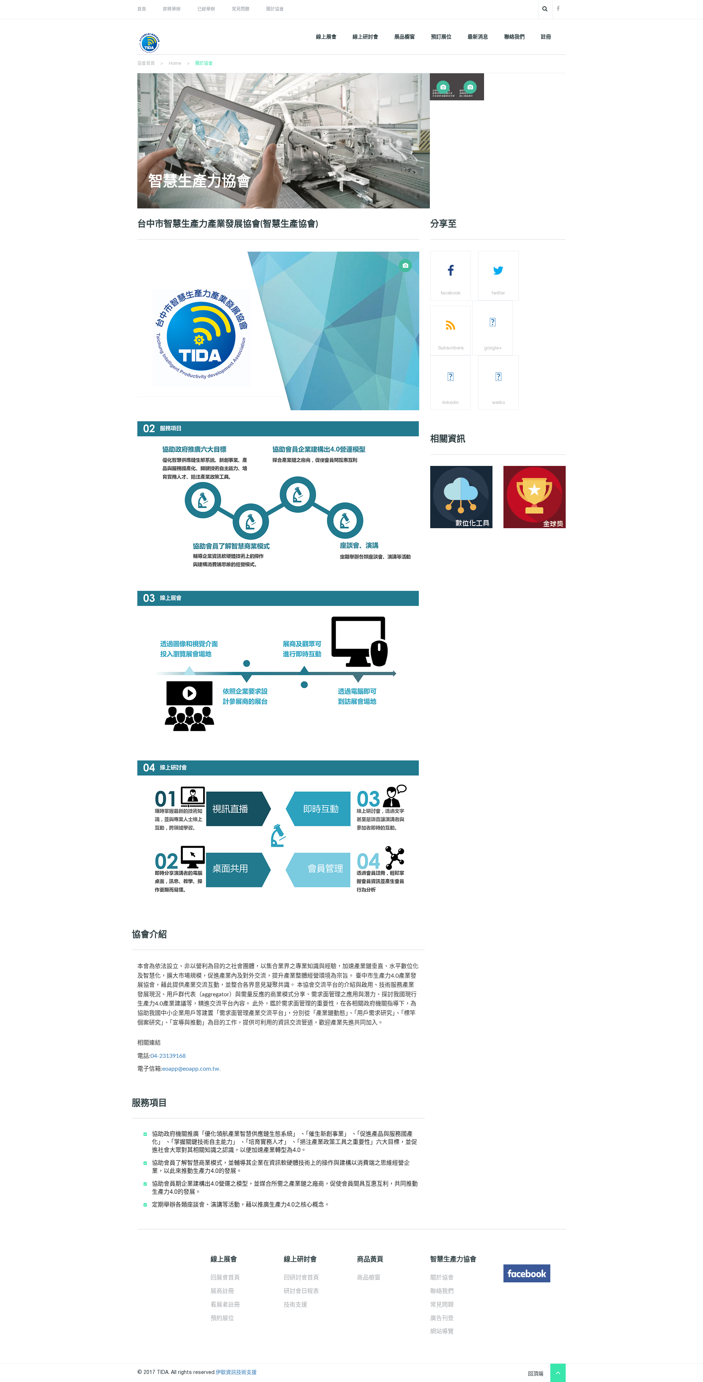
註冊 (546, 37)
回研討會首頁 (301, 1278)
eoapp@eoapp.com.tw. (191, 1069)
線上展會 (326, 37)
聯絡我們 (514, 37)
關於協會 (275, 9)
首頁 (141, 9)
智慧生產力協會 (199, 181)
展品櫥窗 (404, 37)
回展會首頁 (225, 1278)
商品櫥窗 (368, 1278)
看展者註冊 (225, 1305)
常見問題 (240, 9)
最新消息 (478, 37)
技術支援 (295, 1305)
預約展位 (222, 1318)
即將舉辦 (172, 9)
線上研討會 (365, 37)
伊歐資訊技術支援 (236, 1372)
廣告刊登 (442, 1318)
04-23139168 (168, 1056)
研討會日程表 (301, 1291)
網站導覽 (442, 1331)
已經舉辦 (206, 9)
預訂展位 (441, 37)
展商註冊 (222, 1291)
